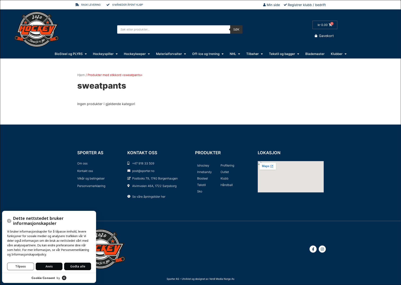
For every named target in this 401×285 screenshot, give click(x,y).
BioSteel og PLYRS (69, 54)
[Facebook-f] (313, 249)
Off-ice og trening (206, 54)
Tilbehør (252, 54)
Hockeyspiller (103, 54)
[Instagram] (322, 249)
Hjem (81, 75)
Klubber (337, 54)
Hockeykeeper (135, 54)
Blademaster (315, 54)
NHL (233, 54)
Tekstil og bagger (282, 54)
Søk (236, 29)
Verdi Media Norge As (221, 278)
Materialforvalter (169, 54)
